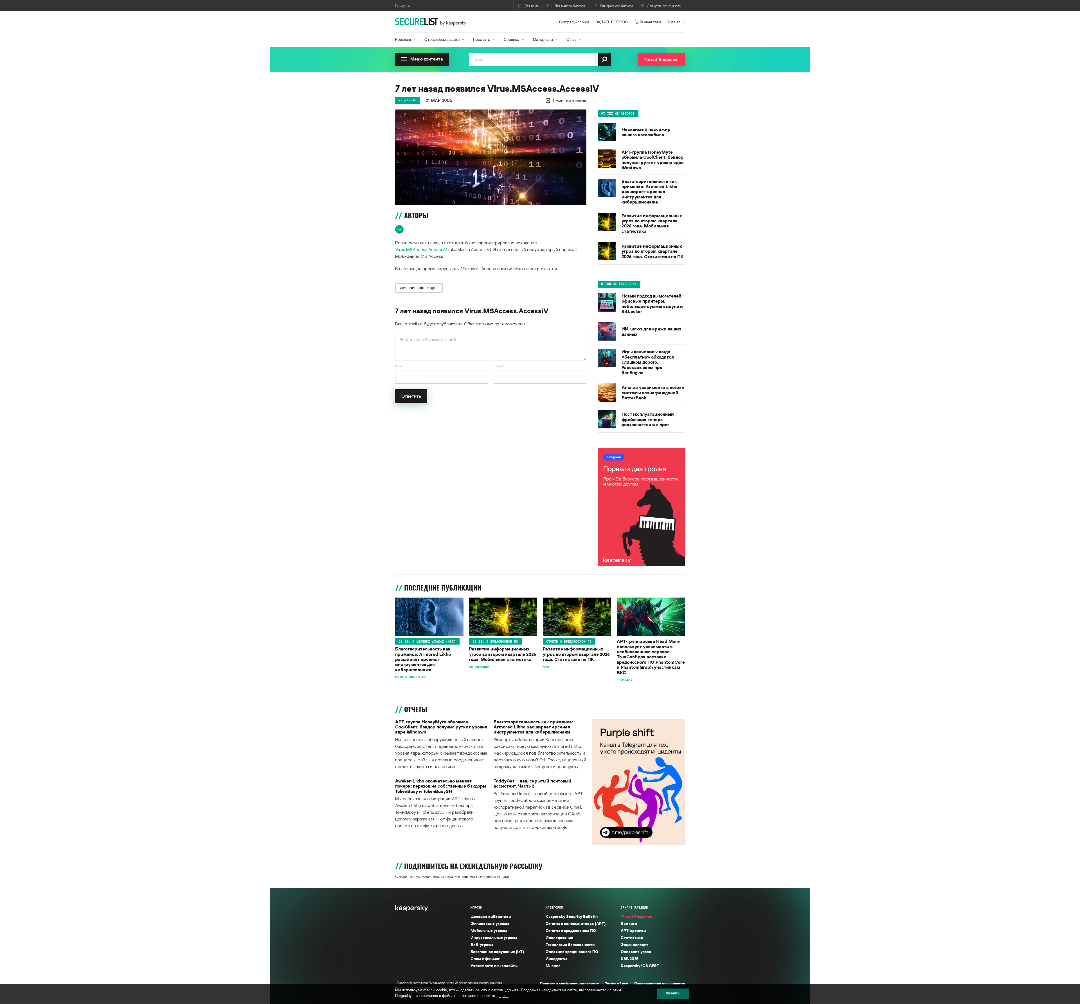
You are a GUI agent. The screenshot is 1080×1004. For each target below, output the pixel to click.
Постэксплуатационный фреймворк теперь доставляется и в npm (648, 419)
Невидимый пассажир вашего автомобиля (646, 132)
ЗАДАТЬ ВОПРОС (611, 21)
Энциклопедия (635, 944)
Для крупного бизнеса (664, 6)
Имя (399, 366)
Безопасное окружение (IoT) (497, 951)
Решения (403, 39)
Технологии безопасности (570, 944)
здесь (503, 996)
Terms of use (616, 983)
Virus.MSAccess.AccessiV (421, 249)
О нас (571, 39)
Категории (554, 907)
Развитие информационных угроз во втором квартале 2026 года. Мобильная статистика (652, 223)
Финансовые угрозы (490, 923)
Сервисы (511, 39)
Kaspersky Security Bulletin (572, 916)
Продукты (481, 39)
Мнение (553, 965)
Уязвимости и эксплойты (494, 965)
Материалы (543, 39)
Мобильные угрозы (489, 930)
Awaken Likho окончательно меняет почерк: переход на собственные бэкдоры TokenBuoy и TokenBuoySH (440, 786)
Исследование (559, 937)
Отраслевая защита (442, 39)
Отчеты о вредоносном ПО (495, 641)
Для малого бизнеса (570, 6)
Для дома (532, 6)
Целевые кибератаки (491, 916)
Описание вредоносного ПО (572, 951)
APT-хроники (633, 930)
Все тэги (629, 923)
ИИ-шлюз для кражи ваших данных (651, 331)
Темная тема (651, 21)
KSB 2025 (629, 958)
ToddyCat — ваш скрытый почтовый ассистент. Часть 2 (532, 783)
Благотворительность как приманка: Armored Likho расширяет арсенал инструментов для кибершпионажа (649, 192)
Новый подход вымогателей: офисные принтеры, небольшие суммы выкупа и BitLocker (652, 303)
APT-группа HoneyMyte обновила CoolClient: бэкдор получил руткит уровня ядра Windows (653, 159)
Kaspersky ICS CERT (640, 965)
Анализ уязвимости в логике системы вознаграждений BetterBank (653, 392)
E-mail (499, 366)
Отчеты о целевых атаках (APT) (427, 641)
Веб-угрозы (482, 944)
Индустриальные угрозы (494, 937)
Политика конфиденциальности (569, 983)
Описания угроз (636, 951)
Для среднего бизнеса (616, 6)
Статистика (632, 937)
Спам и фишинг (485, 958)
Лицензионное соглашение (659, 983)
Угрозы (476, 907)
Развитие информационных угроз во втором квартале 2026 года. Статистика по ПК (653, 251)
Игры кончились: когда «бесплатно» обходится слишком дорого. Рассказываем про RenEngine (648, 362)
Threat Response (636, 916)
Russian (673, 21)
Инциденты (408, 100)
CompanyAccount (574, 21)
